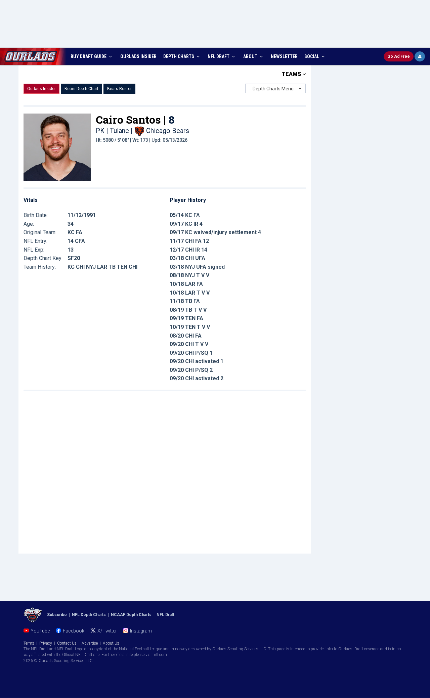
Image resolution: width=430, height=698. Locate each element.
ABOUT (250, 56)
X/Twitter (107, 631)
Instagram (141, 631)
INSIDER (138, 56)
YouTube (40, 631)
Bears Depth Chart (81, 88)
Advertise (90, 643)
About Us (111, 643)
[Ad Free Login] (420, 56)
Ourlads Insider (41, 88)
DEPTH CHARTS (179, 56)
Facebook (73, 631)
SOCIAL (312, 56)
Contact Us (67, 643)
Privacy (45, 643)
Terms (29, 643)
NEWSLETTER (284, 56)
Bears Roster (119, 88)
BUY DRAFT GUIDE (89, 56)
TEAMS (292, 74)
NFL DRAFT (219, 56)
